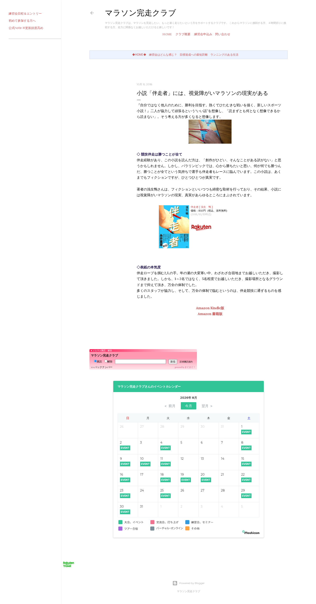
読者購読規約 (186, 361)
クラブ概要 (182, 34)
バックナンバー (103, 367)
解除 (109, 361)
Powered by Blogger (192, 583)
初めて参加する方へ (22, 21)
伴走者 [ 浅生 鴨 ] (202, 206)
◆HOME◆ (139, 54)
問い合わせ (222, 34)
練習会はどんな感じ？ (163, 54)
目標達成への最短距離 (194, 54)
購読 (99, 361)
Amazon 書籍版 (210, 314)
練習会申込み (203, 34)
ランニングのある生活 (224, 54)
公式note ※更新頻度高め (26, 28)
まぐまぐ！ (190, 367)
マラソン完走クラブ (140, 13)
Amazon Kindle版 (210, 308)
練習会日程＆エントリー (25, 13)
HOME (167, 34)
